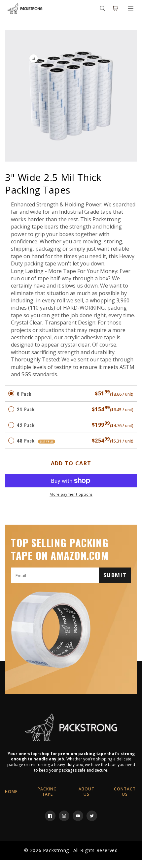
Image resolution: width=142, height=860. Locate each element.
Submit (114, 575)
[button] (130, 8)
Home (11, 791)
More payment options (71, 494)
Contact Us (125, 791)
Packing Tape (47, 791)
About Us (86, 791)
